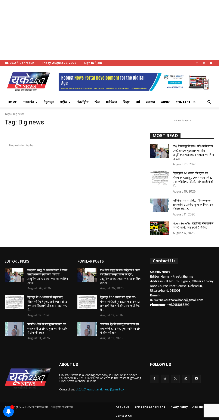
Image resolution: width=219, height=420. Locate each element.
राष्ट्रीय (63, 102)
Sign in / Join (93, 63)
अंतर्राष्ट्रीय (83, 102)
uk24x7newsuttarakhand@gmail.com (101, 389)
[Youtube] (211, 63)
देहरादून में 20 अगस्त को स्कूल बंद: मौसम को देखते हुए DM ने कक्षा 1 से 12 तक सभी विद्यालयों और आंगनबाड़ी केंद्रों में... (193, 179)
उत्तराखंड (28, 102)
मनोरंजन (111, 102)
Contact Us (185, 102)
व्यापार (165, 102)
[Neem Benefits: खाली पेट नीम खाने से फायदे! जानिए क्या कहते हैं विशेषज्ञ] (159, 228)
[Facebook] (197, 63)
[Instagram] (165, 379)
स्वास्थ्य (150, 102)
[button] (209, 102)
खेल (97, 102)
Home (12, 102)
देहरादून (49, 102)
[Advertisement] (109, 30)
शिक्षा (126, 102)
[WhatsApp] (186, 379)
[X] (204, 63)
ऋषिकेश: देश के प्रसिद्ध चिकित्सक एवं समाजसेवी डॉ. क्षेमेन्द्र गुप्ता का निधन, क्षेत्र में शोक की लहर (193, 204)
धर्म (138, 102)
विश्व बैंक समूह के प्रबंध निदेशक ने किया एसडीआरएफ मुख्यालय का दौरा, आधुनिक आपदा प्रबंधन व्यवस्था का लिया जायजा (193, 152)
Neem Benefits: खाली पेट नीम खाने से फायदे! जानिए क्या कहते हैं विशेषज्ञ (193, 225)
